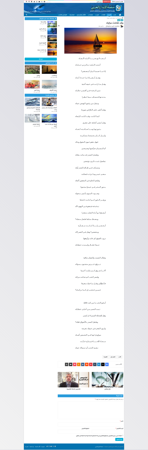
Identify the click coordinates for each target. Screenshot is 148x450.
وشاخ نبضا (43, 22)
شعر (119, 20)
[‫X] (103, 364)
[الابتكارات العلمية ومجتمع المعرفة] (32, 102)
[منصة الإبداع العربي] (106, 8)
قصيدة (105, 357)
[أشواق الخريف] (52, 45)
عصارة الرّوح (99, 2)
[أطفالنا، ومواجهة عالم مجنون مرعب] (49, 102)
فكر (115, 15)
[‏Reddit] (86, 364)
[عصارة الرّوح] (32, 84)
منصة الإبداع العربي (99, 446)
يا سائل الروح (42, 29)
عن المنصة (32, 446)
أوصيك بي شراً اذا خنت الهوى (51, 125)
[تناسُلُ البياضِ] (32, 118)
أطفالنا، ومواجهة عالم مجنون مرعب (49, 109)
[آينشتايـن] (49, 69)
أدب (110, 15)
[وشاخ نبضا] (52, 24)
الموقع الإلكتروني (85, 428)
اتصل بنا (27, 446)
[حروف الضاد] (52, 38)
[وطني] (32, 69)
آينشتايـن (54, 76)
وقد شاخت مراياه (41, 50)
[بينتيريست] (90, 364)
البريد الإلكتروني (119, 428)
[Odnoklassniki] (78, 364)
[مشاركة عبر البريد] (70, 364)
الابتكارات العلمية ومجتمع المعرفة (33, 109)
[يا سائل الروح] (52, 31)
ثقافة (103, 15)
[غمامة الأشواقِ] (49, 84)
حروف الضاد (43, 36)
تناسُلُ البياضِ (36, 124)
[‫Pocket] (74, 364)
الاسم (121, 421)
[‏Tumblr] (95, 364)
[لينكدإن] (99, 364)
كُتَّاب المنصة (37, 446)
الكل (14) (41, 59)
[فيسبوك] (107, 364)
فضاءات (91, 15)
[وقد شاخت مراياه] (52, 52)
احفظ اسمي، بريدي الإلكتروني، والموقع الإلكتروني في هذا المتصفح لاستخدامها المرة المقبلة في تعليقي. (99, 436)
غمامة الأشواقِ (53, 90)
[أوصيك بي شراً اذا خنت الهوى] (49, 118)
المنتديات (71, 15)
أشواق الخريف (42, 43)
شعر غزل (113, 357)
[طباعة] (66, 364)
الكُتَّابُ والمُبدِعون (81, 15)
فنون (97, 15)
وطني (38, 76)
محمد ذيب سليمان (112, 26)
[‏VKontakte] (82, 364)
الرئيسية (120, 18)
